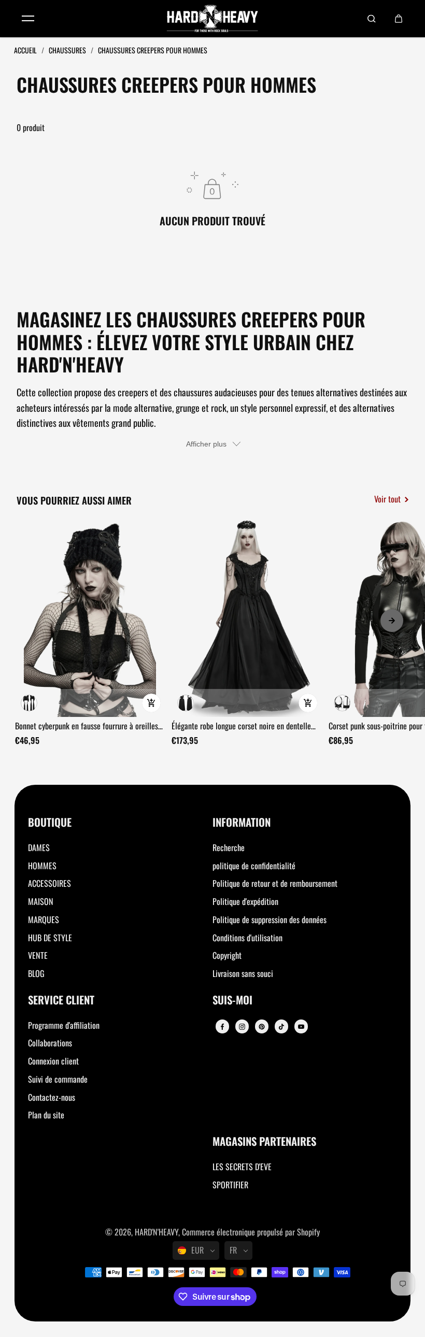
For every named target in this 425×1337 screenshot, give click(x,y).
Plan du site (46, 1115)
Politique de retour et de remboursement (274, 883)
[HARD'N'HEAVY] (212, 18)
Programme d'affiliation (64, 1025)
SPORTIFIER (230, 1184)
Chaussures (68, 50)
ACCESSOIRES (49, 883)
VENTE (38, 955)
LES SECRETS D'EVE (242, 1166)
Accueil (26, 50)
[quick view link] (151, 703)
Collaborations (50, 1043)
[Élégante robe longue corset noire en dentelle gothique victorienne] (246, 618)
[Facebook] (222, 1027)
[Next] (391, 620)
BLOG (36, 973)
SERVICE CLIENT (61, 1001)
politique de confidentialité (253, 865)
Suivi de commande (58, 1079)
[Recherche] (371, 18)
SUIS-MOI (232, 1001)
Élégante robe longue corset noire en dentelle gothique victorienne (241, 726)
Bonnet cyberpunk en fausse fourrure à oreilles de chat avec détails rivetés (86, 726)
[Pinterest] (262, 1027)
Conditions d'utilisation (247, 937)
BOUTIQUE (50, 823)
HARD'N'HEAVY (156, 1232)
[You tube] (301, 1027)
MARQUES (43, 919)
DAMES (39, 847)
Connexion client (53, 1061)
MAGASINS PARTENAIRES (264, 1142)
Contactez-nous (51, 1097)
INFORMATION (241, 823)
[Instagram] (242, 1027)
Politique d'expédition (245, 901)
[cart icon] (398, 18)
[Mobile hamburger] (28, 18)
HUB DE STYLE (50, 937)
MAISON (40, 901)
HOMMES (42, 865)
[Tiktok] (281, 1027)
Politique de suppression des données (269, 919)
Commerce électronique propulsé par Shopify (251, 1232)
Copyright (227, 955)
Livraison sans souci (242, 973)
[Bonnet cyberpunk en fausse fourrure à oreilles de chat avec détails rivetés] (89, 618)
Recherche (228, 847)
